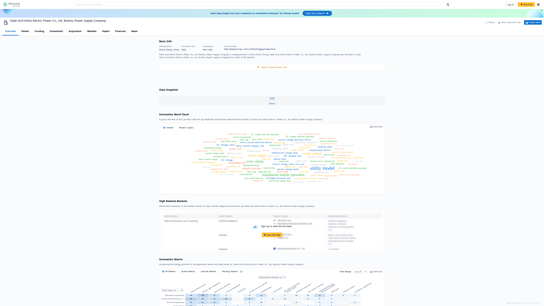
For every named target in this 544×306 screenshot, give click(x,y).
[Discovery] (11, 4)
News (134, 31)
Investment (56, 31)
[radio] (168, 127)
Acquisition (75, 31)
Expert (106, 31)
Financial (120, 31)
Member (92, 31)
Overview (10, 31)
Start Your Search (315, 13)
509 (272, 98)
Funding (39, 31)
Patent (25, 31)
